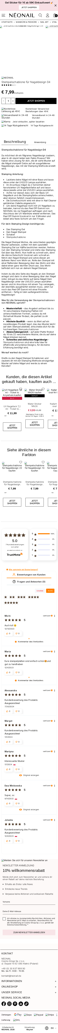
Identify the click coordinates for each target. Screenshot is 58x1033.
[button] (55, 15)
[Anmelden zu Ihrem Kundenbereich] (47, 15)
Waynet (29, 1030)
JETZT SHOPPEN (36, 101)
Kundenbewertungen (15, 546)
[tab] (14, 142)
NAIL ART (44, 22)
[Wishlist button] (20, 390)
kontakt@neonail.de (11, 976)
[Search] (40, 15)
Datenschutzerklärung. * (17, 925)
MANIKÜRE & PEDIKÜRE (26, 22)
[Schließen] (55, 5)
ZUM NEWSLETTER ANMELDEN (29, 932)
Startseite (6, 22)
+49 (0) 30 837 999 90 (13, 968)
